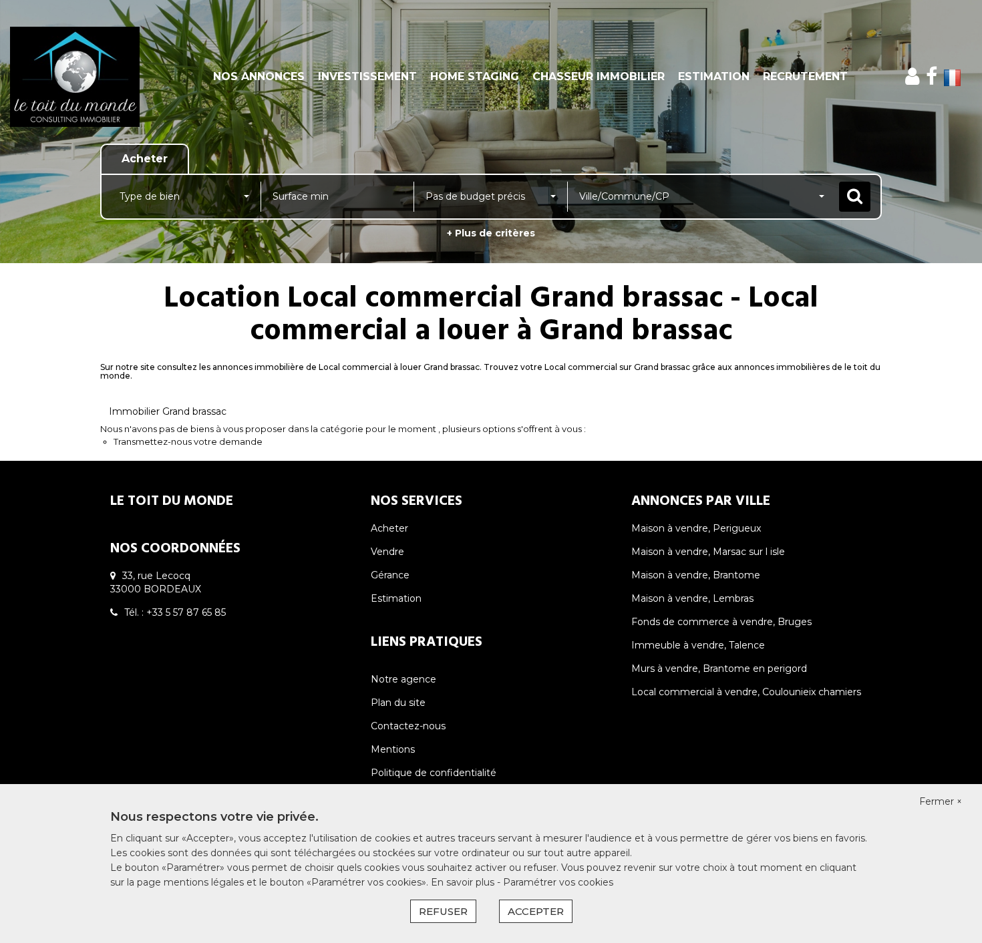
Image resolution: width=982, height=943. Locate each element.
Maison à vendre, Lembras (692, 598)
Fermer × (940, 801)
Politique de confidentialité (433, 773)
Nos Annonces (259, 76)
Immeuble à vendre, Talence (698, 645)
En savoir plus (464, 882)
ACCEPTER (536, 911)
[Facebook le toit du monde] (931, 76)
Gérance (390, 575)
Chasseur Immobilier (598, 76)
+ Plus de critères (491, 233)
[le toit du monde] (88, 77)
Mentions (393, 749)
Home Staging (474, 76)
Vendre (387, 552)
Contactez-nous (408, 726)
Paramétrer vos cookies (558, 882)
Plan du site (398, 703)
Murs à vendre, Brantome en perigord (719, 669)
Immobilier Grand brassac (167, 411)
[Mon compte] (912, 76)
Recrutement (805, 76)
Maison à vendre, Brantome (695, 575)
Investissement (367, 76)
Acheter (389, 528)
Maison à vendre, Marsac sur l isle (708, 552)
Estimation (714, 76)
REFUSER (443, 911)
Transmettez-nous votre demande (188, 441)
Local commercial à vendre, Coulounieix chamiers (746, 692)
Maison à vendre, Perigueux (696, 528)
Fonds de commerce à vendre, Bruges (721, 622)
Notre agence (403, 679)
